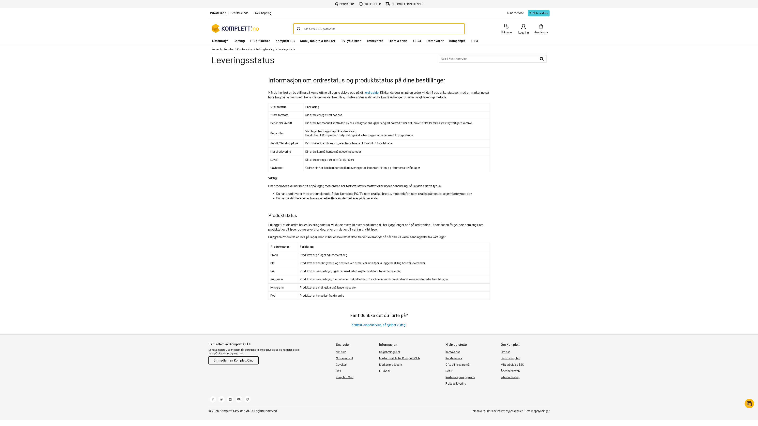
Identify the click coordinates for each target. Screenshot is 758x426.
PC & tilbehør (260, 41)
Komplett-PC (285, 41)
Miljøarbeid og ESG (512, 364)
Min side (341, 352)
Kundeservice (244, 49)
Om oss (505, 352)
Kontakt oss (453, 352)
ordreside (372, 92)
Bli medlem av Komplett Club (233, 360)
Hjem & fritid (398, 41)
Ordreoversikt (344, 358)
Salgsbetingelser (389, 352)
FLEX (474, 41)
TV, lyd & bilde (351, 41)
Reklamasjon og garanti (460, 377)
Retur (449, 371)
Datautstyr (220, 41)
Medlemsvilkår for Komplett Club (399, 358)
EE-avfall (384, 371)
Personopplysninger (537, 411)
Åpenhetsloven (510, 371)
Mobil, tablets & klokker (318, 41)
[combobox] (379, 28)
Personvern (478, 411)
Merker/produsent (390, 364)
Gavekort (341, 364)
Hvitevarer (375, 41)
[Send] (299, 29)
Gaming (239, 41)
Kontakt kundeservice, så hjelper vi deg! (379, 325)
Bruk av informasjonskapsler (505, 411)
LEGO (417, 41)
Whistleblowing (510, 377)
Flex (338, 371)
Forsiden (229, 49)
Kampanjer (457, 41)
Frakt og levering (265, 49)
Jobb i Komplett (510, 358)
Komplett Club (345, 377)
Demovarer (435, 41)
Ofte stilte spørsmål (458, 364)
